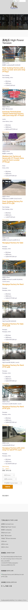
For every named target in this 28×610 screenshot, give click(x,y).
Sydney (19, 600)
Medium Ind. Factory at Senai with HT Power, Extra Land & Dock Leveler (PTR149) (13, 159)
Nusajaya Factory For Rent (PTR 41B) (13, 366)
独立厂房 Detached (6, 535)
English (18, 1)
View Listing (5, 88)
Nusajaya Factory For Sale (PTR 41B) (12, 325)
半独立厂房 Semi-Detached (8, 538)
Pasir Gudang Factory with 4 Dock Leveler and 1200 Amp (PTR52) (13, 70)
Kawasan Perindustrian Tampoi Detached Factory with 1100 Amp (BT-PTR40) (13, 113)
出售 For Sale (4, 544)
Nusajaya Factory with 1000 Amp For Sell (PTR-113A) (13, 449)
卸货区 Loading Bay (6, 530)
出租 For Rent (5, 547)
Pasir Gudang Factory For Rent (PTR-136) (12, 202)
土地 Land (3, 541)
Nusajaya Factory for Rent (13, 284)
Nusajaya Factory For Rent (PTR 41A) (13, 407)
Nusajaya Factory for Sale (12, 243)
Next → (8, 468)
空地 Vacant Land (5, 532)
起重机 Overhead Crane (7, 524)
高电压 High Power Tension (8, 527)
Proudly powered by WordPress (7, 600)
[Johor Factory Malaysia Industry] (14, 5)
